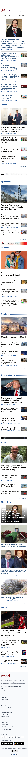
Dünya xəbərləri (8, 375)
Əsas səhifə (7, 15)
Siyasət (4, 104)
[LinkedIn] (19, 737)
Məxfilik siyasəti (4, 724)
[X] (9, 737)
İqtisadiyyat (6, 182)
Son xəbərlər (4, 697)
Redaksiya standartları (6, 712)
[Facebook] (5, 737)
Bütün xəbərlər (22, 166)
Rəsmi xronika (4, 699)
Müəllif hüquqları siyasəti (7, 727)
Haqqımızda (4, 705)
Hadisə (4, 442)
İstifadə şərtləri (4, 722)
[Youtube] (12, 737)
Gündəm (5, 314)
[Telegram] (15, 737)
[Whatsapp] (2, 737)
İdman (4, 608)
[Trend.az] (5, 10)
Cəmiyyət (5, 248)
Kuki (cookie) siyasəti (6, 729)
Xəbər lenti (21, 15)
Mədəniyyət (6, 502)
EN (11, 754)
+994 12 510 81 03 (5, 688)
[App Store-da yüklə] (7, 743)
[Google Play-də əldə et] (19, 743)
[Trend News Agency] (5, 676)
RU (16, 754)
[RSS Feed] (22, 737)
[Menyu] (25, 10)
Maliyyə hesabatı (5, 716)
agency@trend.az (5, 690)
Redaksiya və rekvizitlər (6, 707)
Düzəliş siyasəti (4, 714)
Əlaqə (2, 710)
